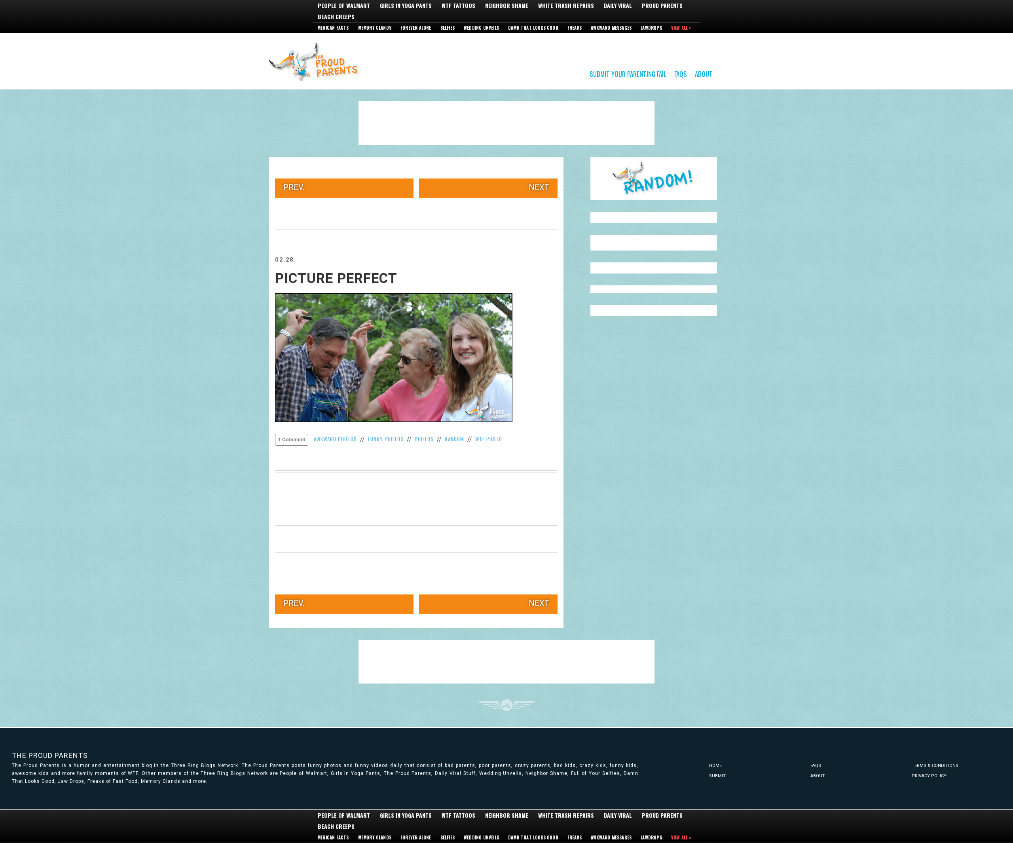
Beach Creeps (336, 17)
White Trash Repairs (566, 5)
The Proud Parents (50, 755)
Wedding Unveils (481, 28)
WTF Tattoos (458, 5)
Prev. (293, 187)
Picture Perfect (336, 278)
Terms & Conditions (935, 765)
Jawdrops (651, 28)
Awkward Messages (611, 28)
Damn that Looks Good (533, 28)
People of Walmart (344, 5)
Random (454, 439)
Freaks (574, 28)
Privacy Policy (929, 775)
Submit (717, 775)
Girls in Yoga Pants (406, 5)
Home (715, 765)
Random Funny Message (653, 178)
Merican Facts (333, 28)
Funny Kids (316, 61)
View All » (681, 28)
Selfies (447, 28)
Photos (424, 439)
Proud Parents (662, 5)
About (704, 73)
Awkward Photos (335, 439)
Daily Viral (618, 5)
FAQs (680, 73)
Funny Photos (386, 439)
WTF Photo (488, 439)
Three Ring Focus (506, 705)
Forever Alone (415, 28)
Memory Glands (375, 28)
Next (539, 187)
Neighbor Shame (506, 5)
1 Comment (291, 439)
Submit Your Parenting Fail (628, 73)
